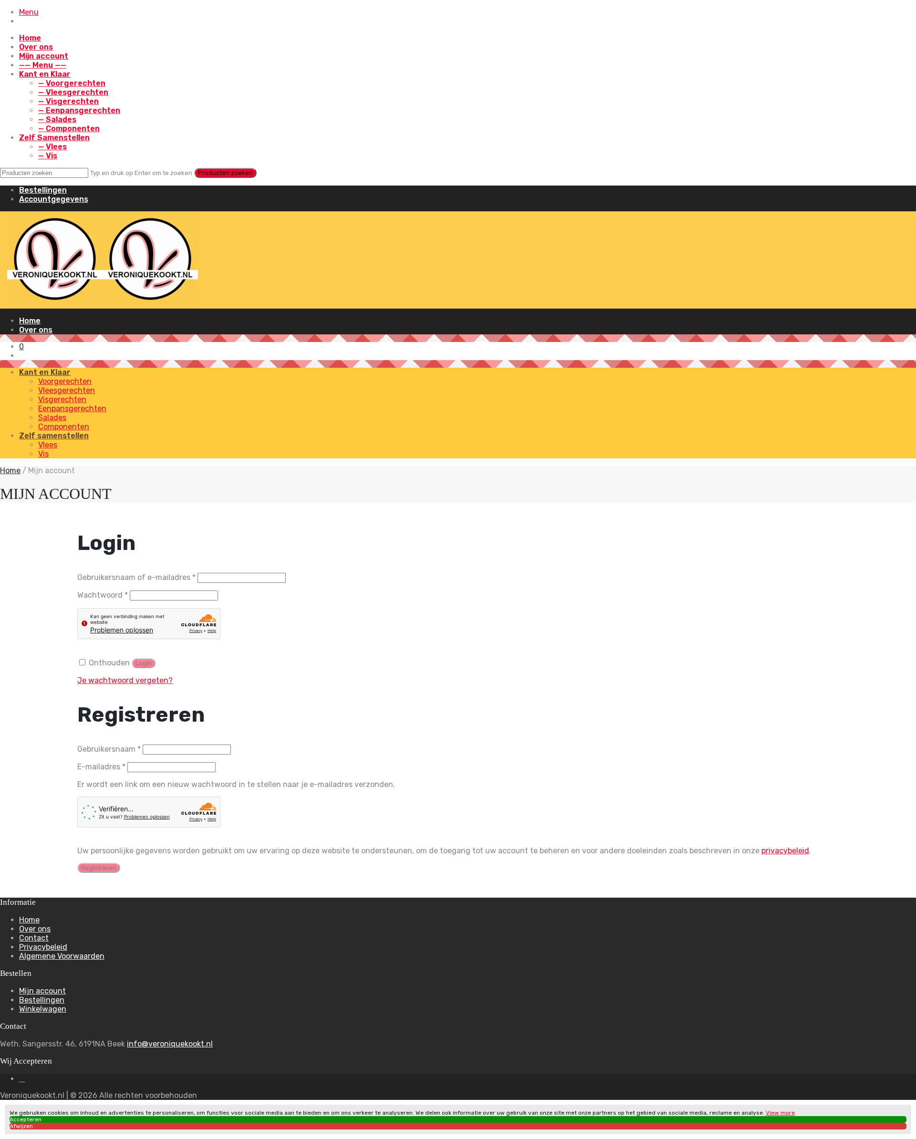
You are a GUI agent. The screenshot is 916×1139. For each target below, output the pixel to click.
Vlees (47, 444)
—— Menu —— (42, 65)
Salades (52, 417)
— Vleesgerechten (73, 92)
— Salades (57, 119)
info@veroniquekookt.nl (170, 1043)
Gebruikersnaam (109, 749)
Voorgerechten (65, 381)
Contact (34, 937)
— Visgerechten (68, 101)
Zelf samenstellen (54, 435)
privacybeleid (785, 850)
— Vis (47, 155)
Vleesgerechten (66, 390)
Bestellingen (43, 190)
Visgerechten (62, 399)
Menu (29, 12)
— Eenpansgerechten (79, 110)
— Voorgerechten (71, 83)
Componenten (63, 426)
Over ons (36, 47)
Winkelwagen (42, 1009)
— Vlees (52, 146)
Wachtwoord (102, 595)
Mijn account (43, 56)
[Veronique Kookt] (102, 304)
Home (30, 37)
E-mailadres (101, 766)
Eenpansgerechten (72, 408)
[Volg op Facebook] (22, 1079)
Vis (43, 453)
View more (780, 1112)
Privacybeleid (43, 947)
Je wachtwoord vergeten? (125, 680)
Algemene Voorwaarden (61, 956)
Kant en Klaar (45, 74)
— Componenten (69, 128)
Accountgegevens (53, 199)
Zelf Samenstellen (54, 137)
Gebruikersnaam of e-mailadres (136, 577)
